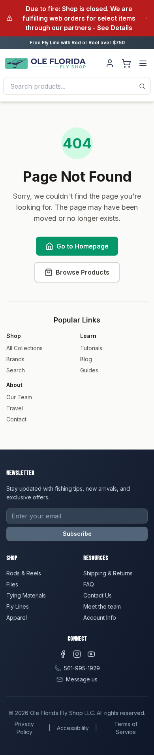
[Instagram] (77, 654)
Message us (82, 679)
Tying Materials (26, 595)
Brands (15, 359)
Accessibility (73, 728)
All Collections (24, 348)
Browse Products (82, 272)
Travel (14, 408)
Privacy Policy (24, 728)
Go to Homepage (82, 246)
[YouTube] (91, 654)
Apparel (16, 617)
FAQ (88, 584)
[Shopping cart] (126, 63)
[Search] (142, 86)
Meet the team (102, 606)
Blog (86, 359)
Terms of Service (125, 728)
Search (15, 370)
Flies (12, 584)
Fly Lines (17, 606)
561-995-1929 (82, 668)
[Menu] (143, 63)
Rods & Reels (23, 573)
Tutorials (91, 348)
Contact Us (97, 595)
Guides (89, 370)
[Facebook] (63, 654)
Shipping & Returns (108, 573)
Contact (16, 419)
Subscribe (77, 533)
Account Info (99, 617)
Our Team (19, 397)
